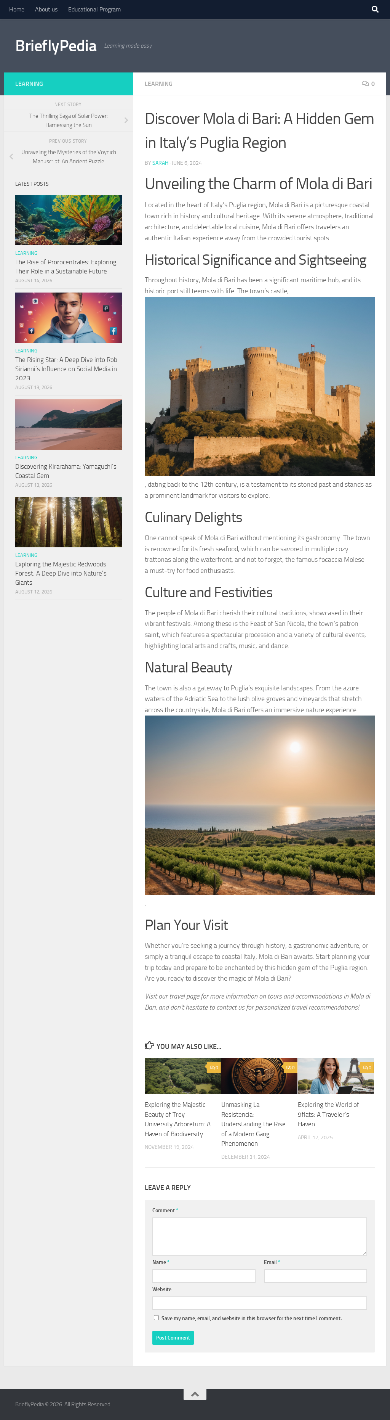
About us (46, 9)
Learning (159, 83)
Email (272, 1262)
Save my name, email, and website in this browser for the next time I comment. (251, 1318)
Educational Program (94, 9)
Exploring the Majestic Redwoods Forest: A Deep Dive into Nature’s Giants (61, 573)
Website (161, 1289)
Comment (165, 1210)
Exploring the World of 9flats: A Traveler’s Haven (328, 1114)
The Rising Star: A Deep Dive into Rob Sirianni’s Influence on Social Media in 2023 (66, 368)
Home (16, 9)
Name (160, 1262)
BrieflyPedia (55, 45)
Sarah (160, 163)
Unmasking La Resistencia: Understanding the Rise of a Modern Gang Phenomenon (253, 1124)
